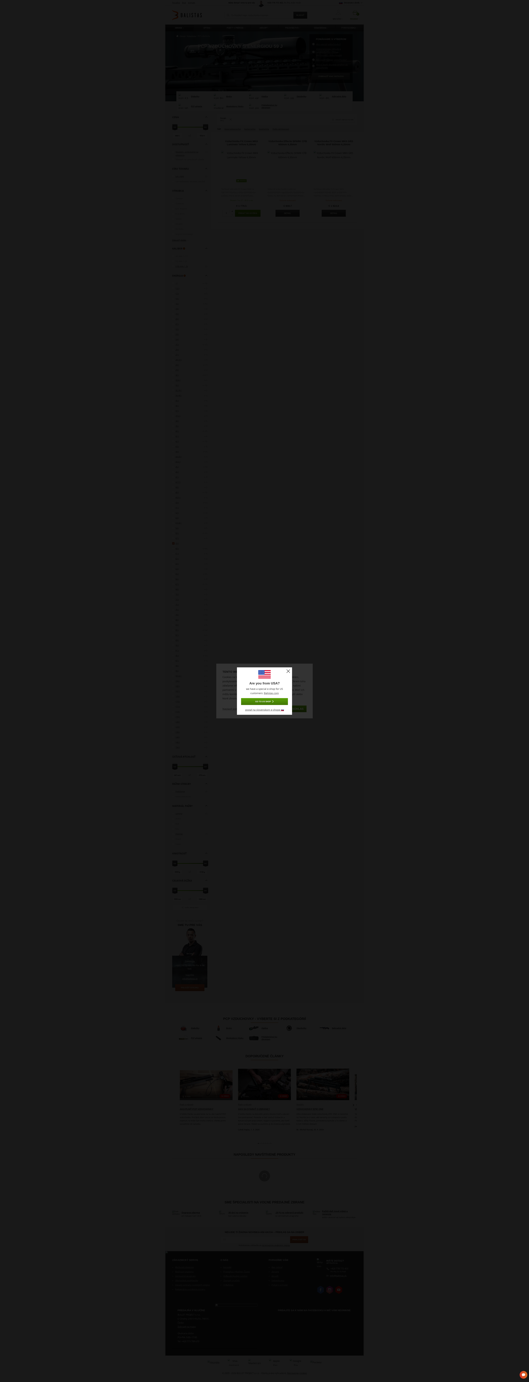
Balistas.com (271, 693)
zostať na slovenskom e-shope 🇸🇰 (264, 709)
